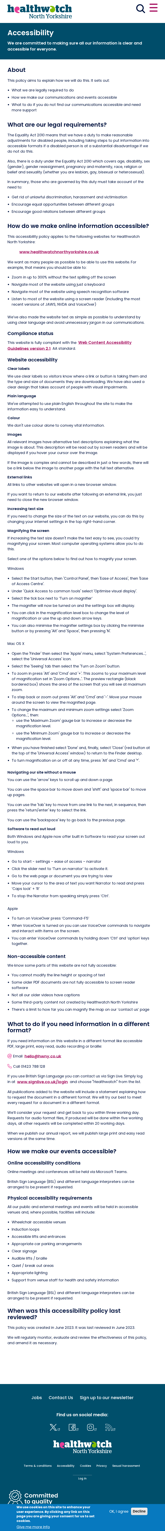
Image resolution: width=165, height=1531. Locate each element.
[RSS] (110, 1427)
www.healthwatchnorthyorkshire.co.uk (59, 251)
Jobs (36, 1398)
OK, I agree (118, 1511)
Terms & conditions (38, 1466)
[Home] (39, 11)
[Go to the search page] (140, 9)
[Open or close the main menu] (154, 8)
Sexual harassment (126, 1466)
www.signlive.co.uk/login (42, 1081)
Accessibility (65, 1466)
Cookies (85, 1466)
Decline (139, 1511)
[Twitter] (55, 1427)
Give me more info (33, 1526)
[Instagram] (93, 1427)
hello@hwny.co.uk (43, 1056)
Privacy (101, 1466)
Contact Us (61, 1398)
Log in (82, 1478)
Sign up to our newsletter (107, 1398)
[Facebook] (74, 1427)
